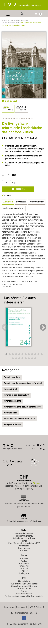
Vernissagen (24, 546)
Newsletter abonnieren (25, 613)
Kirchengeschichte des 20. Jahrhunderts (22, 407)
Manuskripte (24, 581)
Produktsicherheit (24, 594)
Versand (36, 483)
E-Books (24, 551)
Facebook (24, 568)
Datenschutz (22, 607)
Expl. (14, 183)
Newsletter (24, 566)
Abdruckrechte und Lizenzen (24, 586)
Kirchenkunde (10, 413)
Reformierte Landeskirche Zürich (19, 419)
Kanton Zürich (10, 389)
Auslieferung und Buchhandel (24, 584)
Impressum (9, 607)
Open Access (24, 548)
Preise (24, 591)
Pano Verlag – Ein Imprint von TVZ (24, 543)
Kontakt (24, 558)
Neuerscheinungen (24, 533)
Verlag (24, 561)
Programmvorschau (24, 536)
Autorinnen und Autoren (24, 538)
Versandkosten (24, 589)
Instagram (24, 573)
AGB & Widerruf (36, 607)
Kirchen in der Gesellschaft (16, 395)
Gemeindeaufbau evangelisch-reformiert (23, 383)
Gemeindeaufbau (12, 377)
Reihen (24, 541)
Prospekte (24, 563)
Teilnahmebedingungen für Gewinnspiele (24, 596)
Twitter (24, 571)
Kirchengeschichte (12, 401)
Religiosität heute (12, 424)
